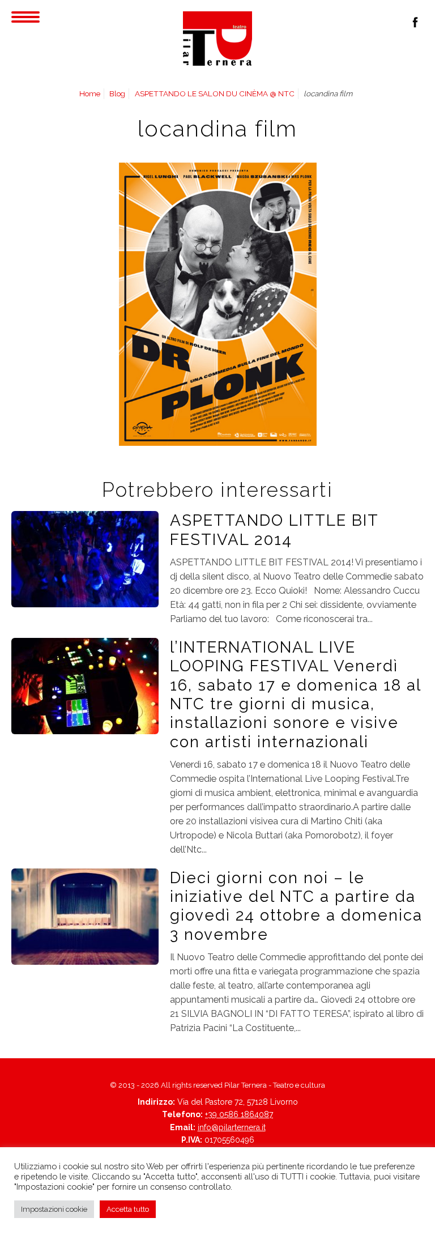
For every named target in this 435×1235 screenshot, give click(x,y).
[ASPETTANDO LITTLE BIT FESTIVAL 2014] (85, 558)
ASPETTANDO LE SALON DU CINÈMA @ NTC (215, 93)
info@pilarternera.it (232, 1127)
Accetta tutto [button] (127, 1209)
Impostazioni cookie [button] (54, 1209)
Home (89, 93)
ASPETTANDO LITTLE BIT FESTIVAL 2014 (274, 529)
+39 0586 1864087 (239, 1114)
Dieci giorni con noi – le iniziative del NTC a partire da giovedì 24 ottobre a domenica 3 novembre (296, 905)
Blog (117, 93)
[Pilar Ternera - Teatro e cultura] (217, 38)
